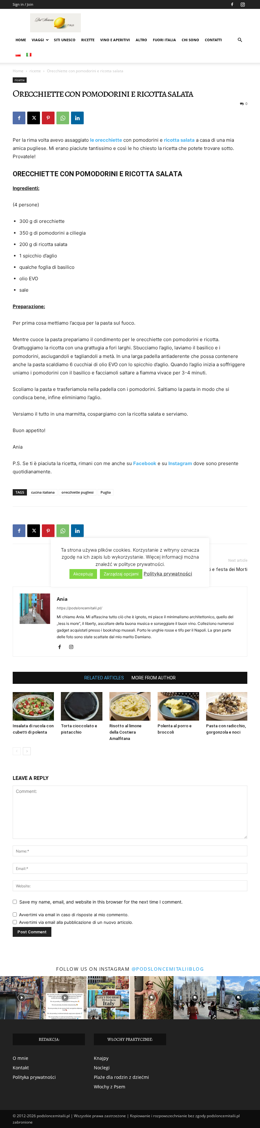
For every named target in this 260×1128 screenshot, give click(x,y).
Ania (62, 599)
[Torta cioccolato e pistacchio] (81, 706)
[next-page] (27, 751)
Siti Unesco (64, 39)
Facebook (144, 463)
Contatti (213, 39)
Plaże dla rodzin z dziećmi (121, 1077)
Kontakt (21, 1068)
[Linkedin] (77, 118)
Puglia (106, 492)
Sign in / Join (23, 4)
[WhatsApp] (62, 118)
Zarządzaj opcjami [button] (121, 573)
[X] (33, 118)
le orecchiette (106, 140)
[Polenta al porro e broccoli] (178, 706)
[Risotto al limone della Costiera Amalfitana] (130, 706)
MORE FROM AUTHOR (154, 678)
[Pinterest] (48, 118)
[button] (239, 40)
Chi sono (190, 39)
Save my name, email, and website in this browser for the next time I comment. (101, 901)
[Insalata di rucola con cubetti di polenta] (33, 706)
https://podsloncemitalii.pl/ (79, 608)
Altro (141, 39)
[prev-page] (17, 751)
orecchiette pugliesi (78, 492)
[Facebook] (232, 4)
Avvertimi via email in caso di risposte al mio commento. (74, 914)
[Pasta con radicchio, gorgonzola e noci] (226, 706)
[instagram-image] (21, 998)
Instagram (180, 463)
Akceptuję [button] (83, 573)
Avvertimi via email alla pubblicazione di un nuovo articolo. (76, 922)
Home (21, 39)
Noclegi (102, 1068)
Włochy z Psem (109, 1087)
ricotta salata (179, 140)
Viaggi (38, 39)
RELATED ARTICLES (104, 678)
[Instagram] (242, 4)
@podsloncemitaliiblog (168, 969)
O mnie (20, 1058)
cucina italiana (43, 492)
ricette (35, 71)
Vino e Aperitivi (115, 39)
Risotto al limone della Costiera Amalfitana (125, 732)
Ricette (87, 39)
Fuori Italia (164, 39)
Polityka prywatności (34, 1077)
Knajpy (101, 1058)
